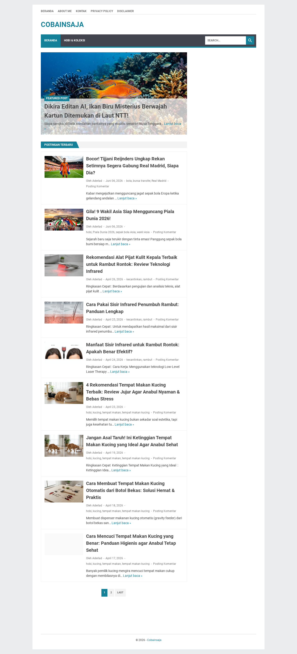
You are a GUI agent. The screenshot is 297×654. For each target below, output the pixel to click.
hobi (89, 232)
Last (120, 592)
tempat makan (111, 412)
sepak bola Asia (126, 232)
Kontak (81, 11)
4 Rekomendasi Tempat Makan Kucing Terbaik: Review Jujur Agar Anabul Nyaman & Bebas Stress (133, 392)
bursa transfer (141, 180)
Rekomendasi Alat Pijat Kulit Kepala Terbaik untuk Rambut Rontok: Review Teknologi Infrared (131, 264)
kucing (97, 412)
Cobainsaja (62, 24)
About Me (65, 11)
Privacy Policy (102, 11)
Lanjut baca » (127, 198)
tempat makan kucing (136, 412)
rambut (147, 279)
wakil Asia (143, 232)
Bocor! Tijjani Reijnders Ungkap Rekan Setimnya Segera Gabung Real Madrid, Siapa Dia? (132, 165)
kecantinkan (134, 279)
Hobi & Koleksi (74, 40)
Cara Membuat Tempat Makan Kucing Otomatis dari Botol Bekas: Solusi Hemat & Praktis (130, 490)
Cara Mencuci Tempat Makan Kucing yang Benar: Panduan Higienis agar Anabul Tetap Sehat (131, 543)
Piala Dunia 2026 (104, 232)
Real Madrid (159, 180)
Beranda (47, 11)
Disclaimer (125, 11)
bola (129, 180)
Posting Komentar (97, 186)
